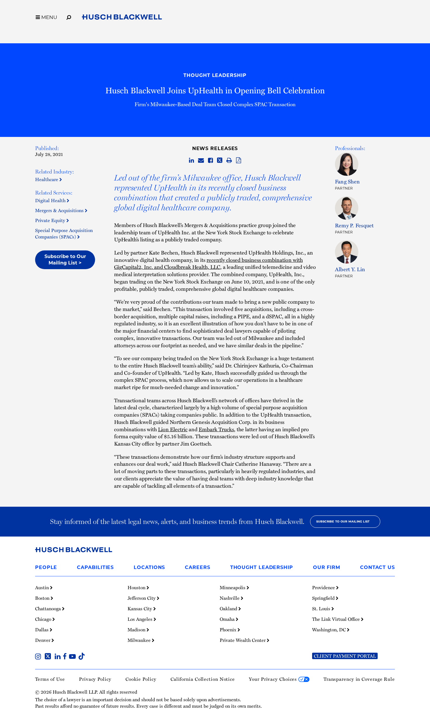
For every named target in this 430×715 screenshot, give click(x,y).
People (46, 567)
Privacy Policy (95, 679)
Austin (42, 587)
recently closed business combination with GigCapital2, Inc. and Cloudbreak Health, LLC (208, 263)
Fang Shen (347, 181)
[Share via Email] (201, 160)
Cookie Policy (140, 679)
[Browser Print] (229, 160)
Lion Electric (173, 429)
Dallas (42, 629)
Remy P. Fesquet (354, 225)
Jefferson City (142, 598)
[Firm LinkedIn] (59, 657)
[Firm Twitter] (49, 657)
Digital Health (51, 200)
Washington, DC (329, 629)
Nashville (230, 598)
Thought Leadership (214, 75)
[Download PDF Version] (238, 160)
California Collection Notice (203, 679)
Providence (324, 587)
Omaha (228, 619)
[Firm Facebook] (66, 657)
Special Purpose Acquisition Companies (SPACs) (64, 233)
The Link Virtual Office (336, 619)
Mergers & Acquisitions (60, 210)
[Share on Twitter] (220, 160)
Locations (149, 567)
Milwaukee (140, 640)
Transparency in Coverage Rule (359, 679)
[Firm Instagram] (39, 657)
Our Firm (326, 567)
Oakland (229, 608)
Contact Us (377, 567)
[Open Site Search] (68, 16)
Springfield (324, 598)
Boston (43, 598)
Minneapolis (233, 587)
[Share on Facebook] (210, 160)
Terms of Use (50, 679)
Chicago (43, 619)
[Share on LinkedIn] (191, 160)
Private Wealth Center (243, 640)
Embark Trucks (216, 429)
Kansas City (140, 608)
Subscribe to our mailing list (343, 521)
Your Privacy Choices (273, 679)
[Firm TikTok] (81, 657)
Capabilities (95, 567)
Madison (137, 629)
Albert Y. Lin (350, 269)
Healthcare (47, 179)
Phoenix (229, 629)
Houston (137, 587)
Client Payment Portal (345, 656)
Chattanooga (48, 608)
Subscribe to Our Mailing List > (65, 260)
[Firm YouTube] (73, 657)
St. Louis (321, 608)
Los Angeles (141, 619)
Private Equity (50, 220)
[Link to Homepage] (122, 18)
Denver (43, 640)
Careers (197, 567)
